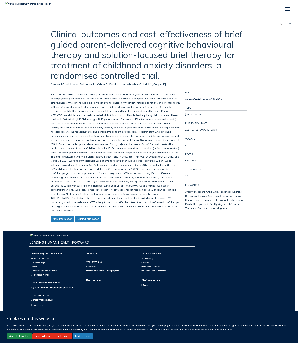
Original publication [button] (88, 218)
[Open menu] (287, 9)
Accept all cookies (19, 336)
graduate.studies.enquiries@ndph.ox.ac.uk (53, 287)
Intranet (145, 285)
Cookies (145, 262)
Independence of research (153, 271)
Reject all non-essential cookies (52, 336)
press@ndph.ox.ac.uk (43, 300)
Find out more (83, 336)
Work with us (94, 261)
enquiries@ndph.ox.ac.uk (45, 271)
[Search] (290, 24)
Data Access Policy (150, 266)
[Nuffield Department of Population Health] (28, 2)
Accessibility (147, 258)
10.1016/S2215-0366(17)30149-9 (203, 98)
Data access (93, 280)
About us (91, 253)
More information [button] (62, 218)
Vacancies (91, 266)
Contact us (37, 304)
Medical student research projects (102, 271)
